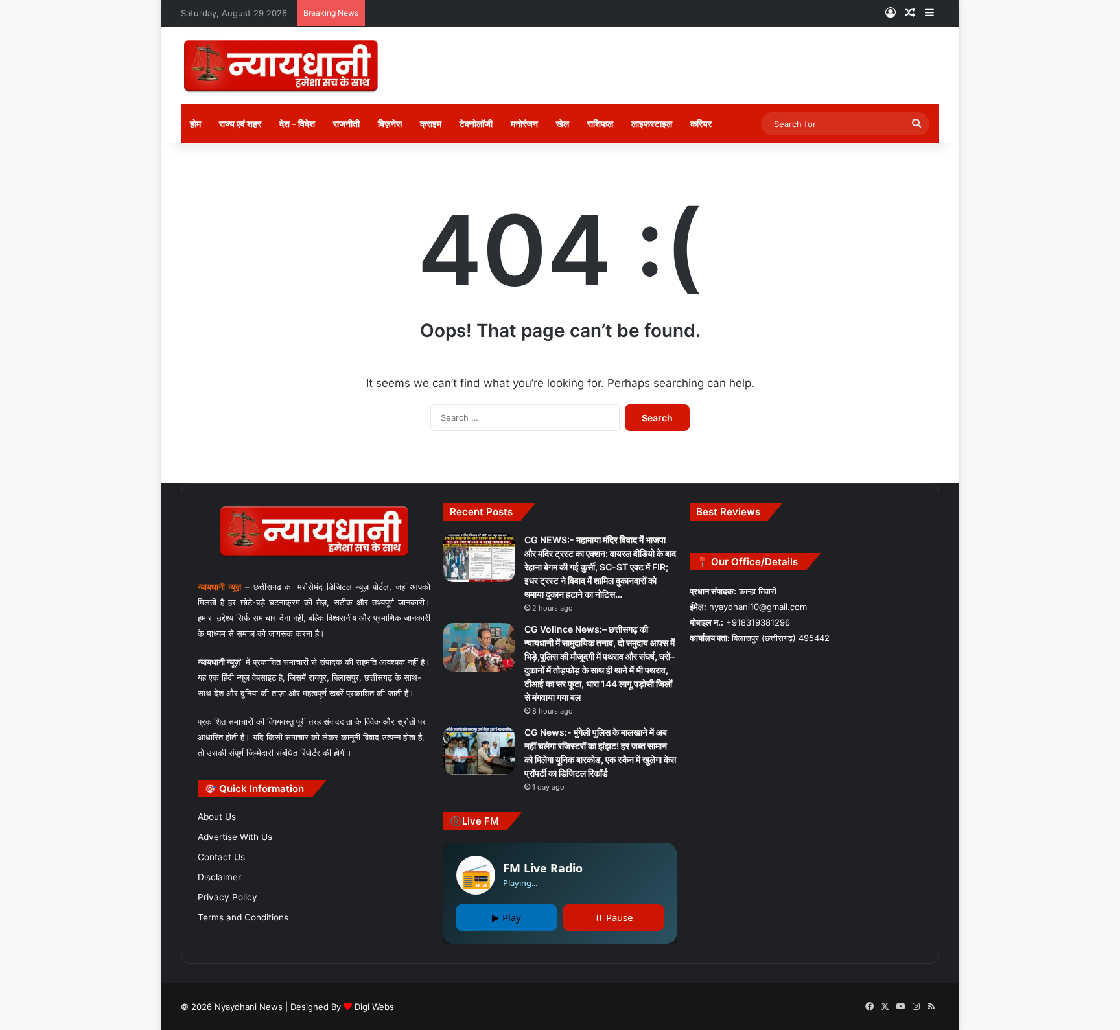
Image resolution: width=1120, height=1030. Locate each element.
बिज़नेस (390, 123)
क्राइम (430, 123)
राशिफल (600, 123)
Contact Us (221, 857)
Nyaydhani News (247, 1006)
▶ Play (506, 917)
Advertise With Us (235, 837)
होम (195, 123)
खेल (562, 123)
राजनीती (346, 123)
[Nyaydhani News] (281, 65)
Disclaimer (219, 877)
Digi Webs (374, 1006)
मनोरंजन (524, 123)
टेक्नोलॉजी (476, 123)
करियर (701, 123)
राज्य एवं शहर (240, 123)
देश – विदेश (297, 123)
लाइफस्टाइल (651, 123)
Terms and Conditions (243, 917)
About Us (217, 817)
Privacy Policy (227, 897)
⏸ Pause (613, 917)
